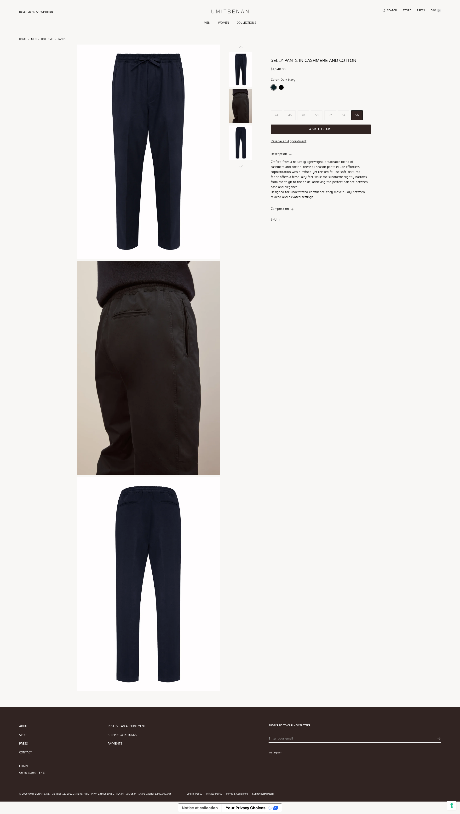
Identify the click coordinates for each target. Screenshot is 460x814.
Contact (25, 752)
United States (27, 772)
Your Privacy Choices (245, 807)
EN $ (42, 772)
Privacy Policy (214, 794)
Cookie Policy (194, 794)
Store (23, 735)
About (24, 726)
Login (23, 766)
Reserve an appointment (127, 726)
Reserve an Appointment (288, 141)
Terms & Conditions (237, 794)
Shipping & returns (122, 735)
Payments (115, 743)
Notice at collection (200, 807)
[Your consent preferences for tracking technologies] (451, 805)
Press (23, 743)
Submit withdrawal (263, 794)
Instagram (275, 752)
